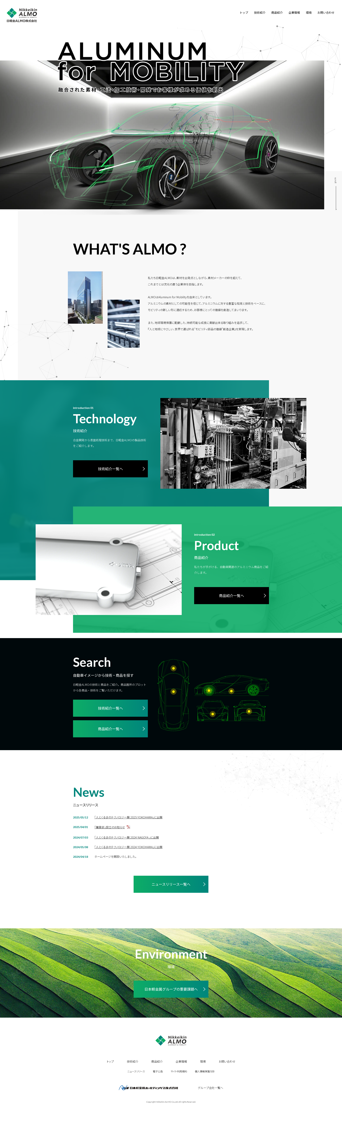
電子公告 (158, 1071)
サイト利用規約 (179, 1071)
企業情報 (294, 12)
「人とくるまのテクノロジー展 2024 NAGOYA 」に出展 (126, 837)
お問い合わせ (326, 12)
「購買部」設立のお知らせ (109, 827)
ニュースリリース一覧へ (171, 884)
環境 (309, 12)
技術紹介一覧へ (110, 468)
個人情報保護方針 (205, 1071)
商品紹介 (277, 12)
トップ (244, 12)
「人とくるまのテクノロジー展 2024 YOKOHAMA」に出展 (128, 847)
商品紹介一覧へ (231, 595)
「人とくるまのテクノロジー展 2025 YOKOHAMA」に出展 (128, 817)
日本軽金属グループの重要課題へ (171, 989)
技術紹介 (259, 12)
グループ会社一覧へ (210, 1087)
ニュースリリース (136, 1071)
